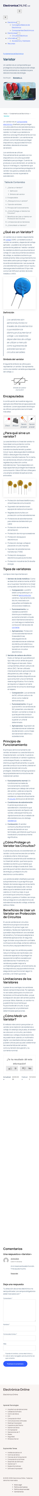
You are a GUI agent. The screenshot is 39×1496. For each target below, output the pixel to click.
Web (4, 1344)
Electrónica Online (16, 1389)
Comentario (7, 1298)
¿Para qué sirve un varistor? (17, 201)
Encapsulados (12, 197)
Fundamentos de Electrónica (13, 54)
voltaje (8, 239)
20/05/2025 (15, 1259)
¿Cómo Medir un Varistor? (17, 225)
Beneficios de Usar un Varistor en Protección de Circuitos (19, 217)
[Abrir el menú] (19, 11)
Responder (14, 1273)
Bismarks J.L (17, 78)
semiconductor (25, 595)
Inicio (5, 114)
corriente (15, 627)
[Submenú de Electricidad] (18, 33)
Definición (14, 191)
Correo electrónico (10, 1334)
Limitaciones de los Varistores (18, 222)
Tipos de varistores (14, 204)
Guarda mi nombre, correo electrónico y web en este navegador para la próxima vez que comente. (20, 1355)
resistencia (12, 820)
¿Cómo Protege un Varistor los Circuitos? (18, 212)
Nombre (6, 1324)
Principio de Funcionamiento (18, 208)
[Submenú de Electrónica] (18, 22)
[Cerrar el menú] (5, 17)
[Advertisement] (19, 1162)
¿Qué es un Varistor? (15, 187)
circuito (12, 799)
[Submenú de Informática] (18, 38)
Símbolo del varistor (17, 194)
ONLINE (16, 5)
